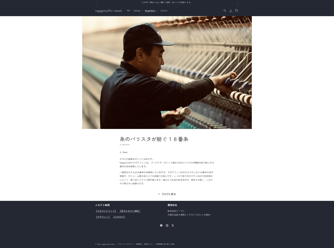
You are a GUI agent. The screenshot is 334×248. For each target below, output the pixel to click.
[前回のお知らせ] (96, 2)
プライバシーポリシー (125, 244)
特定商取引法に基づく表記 (165, 244)
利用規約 (139, 244)
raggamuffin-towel (108, 244)
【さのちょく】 (102, 216)
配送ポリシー (149, 244)
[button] (138, 10)
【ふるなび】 (119, 216)
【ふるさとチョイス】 (106, 210)
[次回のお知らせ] (238, 2)
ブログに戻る (168, 194)
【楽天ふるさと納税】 (130, 210)
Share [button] (125, 152)
